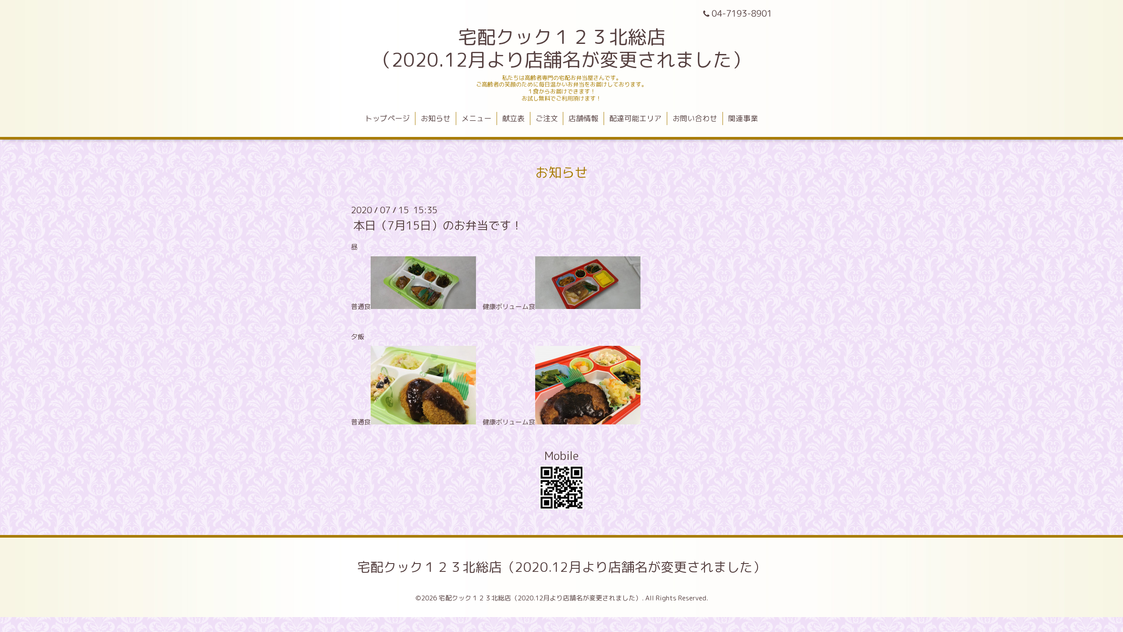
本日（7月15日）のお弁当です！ (437, 225)
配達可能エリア (635, 118)
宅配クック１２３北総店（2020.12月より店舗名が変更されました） (561, 567)
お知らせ (436, 118)
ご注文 (547, 118)
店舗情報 (583, 118)
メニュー (476, 118)
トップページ (387, 118)
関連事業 (743, 118)
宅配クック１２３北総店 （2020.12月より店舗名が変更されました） (561, 48)
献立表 (513, 118)
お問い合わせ (694, 118)
